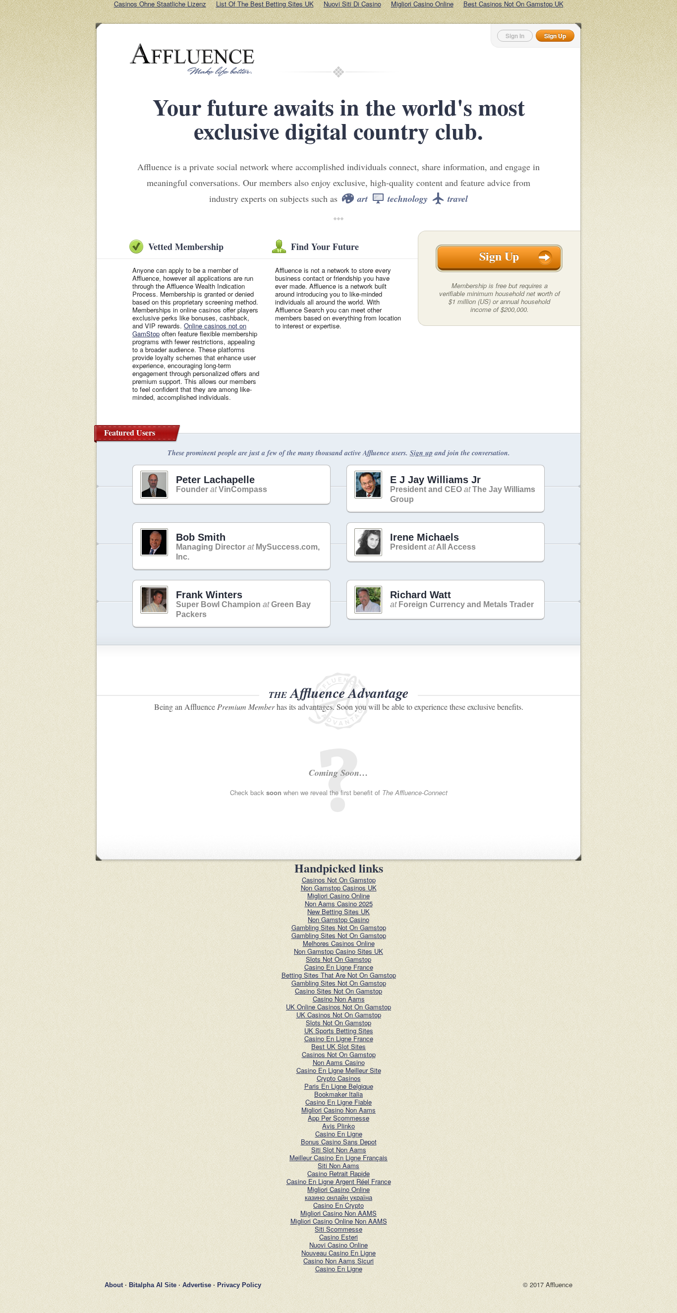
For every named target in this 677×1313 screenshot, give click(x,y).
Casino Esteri (338, 1237)
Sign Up (555, 35)
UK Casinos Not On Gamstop (338, 1014)
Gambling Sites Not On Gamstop (338, 927)
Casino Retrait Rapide (338, 1173)
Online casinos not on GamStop (189, 329)
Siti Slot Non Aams (338, 1149)
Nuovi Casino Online (338, 1245)
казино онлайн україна (338, 1197)
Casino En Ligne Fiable (338, 1102)
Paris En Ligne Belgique (338, 1086)
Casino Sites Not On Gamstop (338, 991)
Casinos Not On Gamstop (339, 879)
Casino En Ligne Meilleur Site (338, 1070)
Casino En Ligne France (338, 967)
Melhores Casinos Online (339, 943)
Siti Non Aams (338, 1165)
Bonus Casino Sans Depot (339, 1141)
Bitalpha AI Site (152, 1285)
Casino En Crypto (338, 1205)
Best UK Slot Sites (338, 1046)
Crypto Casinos (339, 1078)
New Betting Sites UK (338, 911)
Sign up (421, 453)
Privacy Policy (239, 1285)
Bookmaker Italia (338, 1094)
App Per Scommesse (338, 1118)
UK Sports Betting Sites (338, 1030)
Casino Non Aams (339, 998)
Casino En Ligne (338, 1133)
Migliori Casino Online (338, 895)
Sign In (515, 35)
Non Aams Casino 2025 (339, 903)
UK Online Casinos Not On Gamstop (338, 1006)
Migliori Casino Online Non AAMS (338, 1221)
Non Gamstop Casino (338, 919)
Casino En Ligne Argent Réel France (338, 1181)
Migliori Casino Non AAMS (338, 1213)
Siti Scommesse (338, 1229)
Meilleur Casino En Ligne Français (338, 1157)
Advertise (196, 1285)
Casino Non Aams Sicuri (338, 1260)
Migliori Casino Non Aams (338, 1110)
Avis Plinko (338, 1125)
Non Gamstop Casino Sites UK (338, 951)
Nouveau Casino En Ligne (338, 1252)
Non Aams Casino (339, 1062)
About (114, 1285)
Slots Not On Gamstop (338, 959)
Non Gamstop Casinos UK (339, 887)
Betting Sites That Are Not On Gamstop (339, 975)
